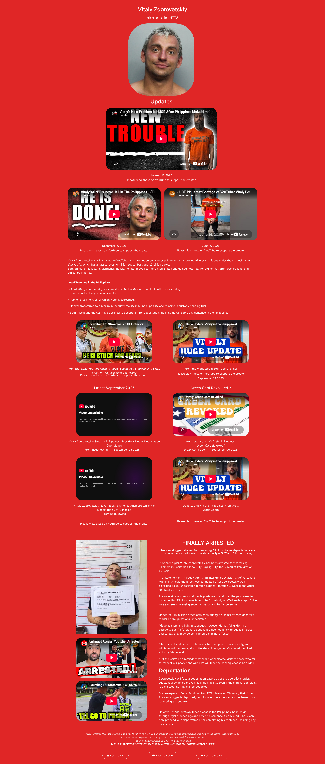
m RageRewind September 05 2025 (116, 449)
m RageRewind (116, 513)
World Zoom (211, 509)
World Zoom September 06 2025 (214, 449)
